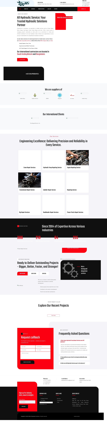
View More (53, 315)
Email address (22, 399)
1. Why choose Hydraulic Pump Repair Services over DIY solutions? (72, 341)
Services (33, 9)
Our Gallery (43, 400)
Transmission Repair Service (27, 190)
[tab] (22, 273)
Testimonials (60, 400)
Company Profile (44, 398)
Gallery (49, 9)
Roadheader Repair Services (51, 212)
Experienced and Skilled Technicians (26, 46)
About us (26, 9)
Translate (49, 404)
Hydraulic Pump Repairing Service (52, 167)
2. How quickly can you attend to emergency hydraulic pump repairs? (73, 358)
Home (20, 9)
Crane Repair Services (29, 167)
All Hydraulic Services (35, 416)
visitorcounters (77, 416)
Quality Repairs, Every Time (25, 43)
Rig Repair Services (24, 212)
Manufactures (41, 9)
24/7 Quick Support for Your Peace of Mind (28, 48)
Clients (55, 9)
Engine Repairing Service (73, 167)
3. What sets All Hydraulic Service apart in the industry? (72, 363)
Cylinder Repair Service (49, 190)
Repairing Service (72, 190)
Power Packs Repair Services (75, 212)
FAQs (58, 402)
